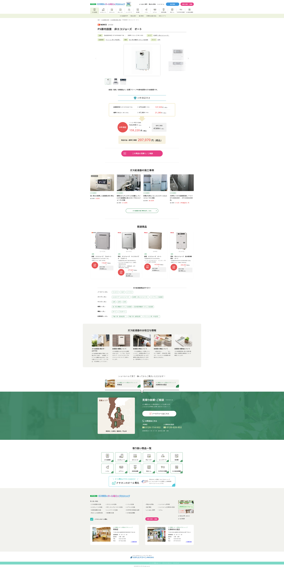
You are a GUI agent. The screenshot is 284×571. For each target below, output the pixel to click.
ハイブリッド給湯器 (157, 297)
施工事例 (172, 4)
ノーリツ (110, 24)
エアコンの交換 (130, 507)
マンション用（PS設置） (113, 39)
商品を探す (133, 16)
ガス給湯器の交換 (105, 19)
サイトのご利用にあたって (154, 563)
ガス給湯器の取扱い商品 (115, 19)
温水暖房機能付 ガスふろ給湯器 (143, 306)
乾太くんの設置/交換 (97, 512)
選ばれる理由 (152, 4)
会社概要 (182, 518)
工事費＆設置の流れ (151, 16)
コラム (161, 510)
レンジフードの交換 (112, 510)
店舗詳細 (134, 541)
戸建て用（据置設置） (135, 316)
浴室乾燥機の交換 (96, 510)
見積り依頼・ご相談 (187, 4)
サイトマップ (176, 563)
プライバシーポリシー (167, 563)
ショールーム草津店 (164, 504)
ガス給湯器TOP (124, 16)
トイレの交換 (130, 504)
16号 (114, 302)
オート (115, 311)
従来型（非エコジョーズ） (161, 35)
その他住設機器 (130, 512)
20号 (119, 302)
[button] (188, 58)
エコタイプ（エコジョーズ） (121, 297)
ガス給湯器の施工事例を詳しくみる (142, 210)
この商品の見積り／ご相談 (142, 153)
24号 (159, 39)
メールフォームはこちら (160, 413)
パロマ (122, 292)
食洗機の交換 (110, 512)
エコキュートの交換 (96, 507)
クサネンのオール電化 (101, 519)
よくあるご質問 (143, 4)
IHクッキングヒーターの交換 (114, 507)
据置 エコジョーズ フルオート (101, 256)
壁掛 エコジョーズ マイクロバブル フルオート (128, 257)
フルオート (122, 311)
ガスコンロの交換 (111, 504)
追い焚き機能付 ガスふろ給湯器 (138, 39)
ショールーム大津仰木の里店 (167, 507)
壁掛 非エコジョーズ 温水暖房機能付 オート (181, 257)
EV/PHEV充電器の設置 (132, 510)
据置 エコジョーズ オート (152, 256)
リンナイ (115, 292)
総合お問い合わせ (185, 516)
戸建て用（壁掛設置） (119, 316)
